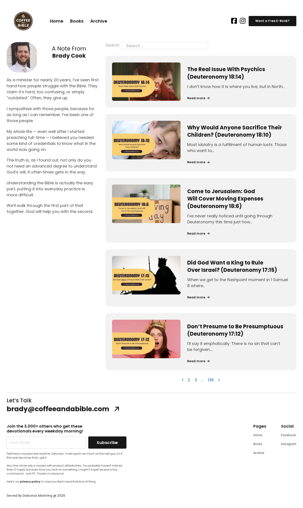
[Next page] (219, 380)
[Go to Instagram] (243, 21)
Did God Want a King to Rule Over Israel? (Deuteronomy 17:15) (232, 266)
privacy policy (30, 481)
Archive (98, 21)
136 (211, 380)
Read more (196, 98)
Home (56, 21)
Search (112, 45)
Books (77, 21)
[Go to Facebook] (234, 21)
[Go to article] (146, 81)
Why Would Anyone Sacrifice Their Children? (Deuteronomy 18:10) (234, 131)
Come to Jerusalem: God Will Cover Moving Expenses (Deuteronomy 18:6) (225, 199)
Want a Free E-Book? (272, 21)
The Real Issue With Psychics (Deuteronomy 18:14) (226, 73)
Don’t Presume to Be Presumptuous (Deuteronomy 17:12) (235, 330)
